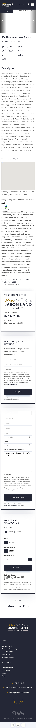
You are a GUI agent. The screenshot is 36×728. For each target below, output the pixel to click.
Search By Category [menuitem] (8, 657)
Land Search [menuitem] (6, 654)
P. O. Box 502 (19, 688)
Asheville (7, 282)
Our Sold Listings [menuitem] (7, 652)
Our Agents (15, 326)
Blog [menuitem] (3, 676)
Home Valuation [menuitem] (7, 668)
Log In (21, 5)
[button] (3, 21)
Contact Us (7, 326)
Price (6, 539)
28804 (14, 282)
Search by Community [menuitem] (9, 649)
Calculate (18, 568)
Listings (11, 279)
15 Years (19, 532)
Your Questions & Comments (14, 449)
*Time (6, 441)
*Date (6, 433)
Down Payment (10, 547)
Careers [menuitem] (4, 673)
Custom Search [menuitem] (7, 646)
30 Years (10, 532)
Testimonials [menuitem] (6, 670)
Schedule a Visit (25, 413)
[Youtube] (21, 701)
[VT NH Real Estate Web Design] (18, 713)
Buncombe (24, 279)
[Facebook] (14, 701)
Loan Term (8, 527)
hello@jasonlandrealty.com (19, 693)
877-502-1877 (28, 4)
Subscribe (18, 392)
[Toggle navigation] (32, 4)
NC (17, 279)
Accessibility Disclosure (23, 719)
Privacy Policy (12, 384)
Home (3, 279)
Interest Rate (9, 556)
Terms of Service (17, 505)
